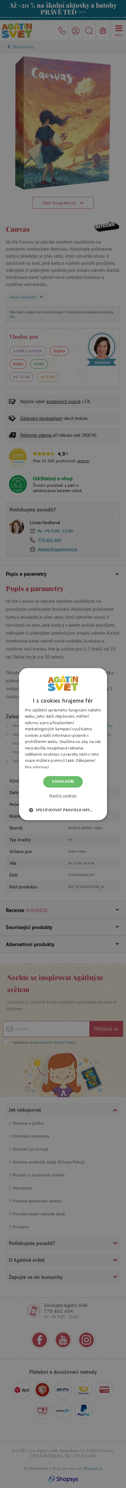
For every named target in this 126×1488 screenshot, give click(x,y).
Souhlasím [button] (63, 781)
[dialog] (63, 744)
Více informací (37, 766)
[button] (63, 810)
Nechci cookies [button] (63, 795)
